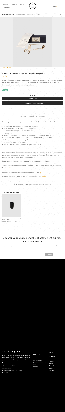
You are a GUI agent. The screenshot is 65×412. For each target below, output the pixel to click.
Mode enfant (52, 365)
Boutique (4, 14)
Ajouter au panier (32, 98)
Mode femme (52, 368)
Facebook (35, 369)
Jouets (50, 358)
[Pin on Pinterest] (11, 108)
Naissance (51, 370)
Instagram (43, 176)
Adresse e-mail (8, 247)
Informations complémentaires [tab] (37, 116)
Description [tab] (23, 116)
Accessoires (35, 184)
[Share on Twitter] (9, 108)
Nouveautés (11, 14)
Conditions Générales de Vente (39, 363)
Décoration (41, 184)
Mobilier (51, 363)
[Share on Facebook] (6, 108)
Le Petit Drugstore (11, 351)
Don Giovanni (10, 168)
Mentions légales (37, 360)
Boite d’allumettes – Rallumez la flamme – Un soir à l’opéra (9, 221)
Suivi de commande (38, 358)
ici (40, 172)
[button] (6, 4)
